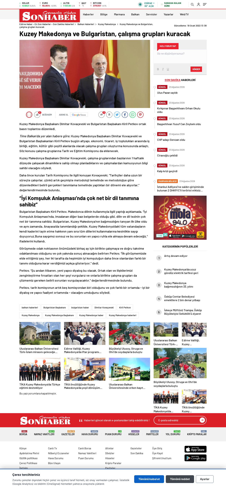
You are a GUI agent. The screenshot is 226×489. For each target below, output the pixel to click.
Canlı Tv (52, 448)
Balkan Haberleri (86, 24)
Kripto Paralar (197, 433)
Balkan (135, 14)
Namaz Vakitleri (44, 433)
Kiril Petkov (125, 307)
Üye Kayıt (157, 453)
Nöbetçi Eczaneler (58, 453)
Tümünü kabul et (149, 479)
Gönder (196, 69)
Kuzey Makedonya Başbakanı (59, 315)
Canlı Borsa (84, 448)
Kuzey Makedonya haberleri (122, 315)
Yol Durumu (173, 433)
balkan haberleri (30, 307)
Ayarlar (204, 479)
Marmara (119, 14)
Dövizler (109, 453)
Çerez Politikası (28, 463)
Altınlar (109, 448)
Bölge (104, 14)
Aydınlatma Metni (29, 453)
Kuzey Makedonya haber (91, 315)
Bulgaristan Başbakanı (54, 307)
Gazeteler (68, 433)
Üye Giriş (157, 448)
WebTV (184, 14)
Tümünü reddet (180, 479)
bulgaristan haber (80, 307)
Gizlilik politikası (28, 458)
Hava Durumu (90, 433)
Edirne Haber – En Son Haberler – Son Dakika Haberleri (46, 24)
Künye (22, 448)
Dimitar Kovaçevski (104, 307)
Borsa (23, 433)
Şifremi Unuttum (161, 458)
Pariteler (152, 433)
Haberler (88, 14)
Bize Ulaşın (54, 463)
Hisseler (133, 433)
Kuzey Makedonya (107, 24)
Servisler (151, 14)
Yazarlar (168, 14)
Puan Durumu (113, 433)
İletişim (23, 468)
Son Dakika (136, 453)
